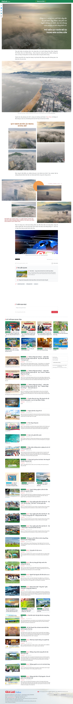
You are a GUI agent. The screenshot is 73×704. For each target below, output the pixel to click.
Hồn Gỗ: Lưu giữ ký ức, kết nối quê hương (44, 349)
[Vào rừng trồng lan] (12, 427)
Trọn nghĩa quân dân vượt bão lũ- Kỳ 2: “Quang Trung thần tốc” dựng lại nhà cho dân (35, 514)
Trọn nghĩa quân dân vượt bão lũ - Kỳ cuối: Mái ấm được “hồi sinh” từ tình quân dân (35, 502)
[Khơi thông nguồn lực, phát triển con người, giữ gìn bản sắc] (12, 342)
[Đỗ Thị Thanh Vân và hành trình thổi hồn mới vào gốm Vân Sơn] (12, 631)
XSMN (66, 365)
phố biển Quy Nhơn (21, 283)
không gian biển (29, 283)
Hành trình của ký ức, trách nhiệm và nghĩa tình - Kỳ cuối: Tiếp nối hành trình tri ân (12, 334)
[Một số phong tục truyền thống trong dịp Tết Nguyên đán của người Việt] (12, 477)
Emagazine (41, 1)
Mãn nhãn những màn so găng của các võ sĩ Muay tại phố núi (35, 448)
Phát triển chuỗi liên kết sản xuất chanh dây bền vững (60, 333)
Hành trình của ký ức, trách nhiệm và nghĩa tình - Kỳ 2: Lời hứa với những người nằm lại (28, 334)
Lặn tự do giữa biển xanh (31, 435)
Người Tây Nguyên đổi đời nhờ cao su (35, 574)
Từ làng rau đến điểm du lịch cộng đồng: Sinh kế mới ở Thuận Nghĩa (34, 538)
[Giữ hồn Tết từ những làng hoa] (28, 477)
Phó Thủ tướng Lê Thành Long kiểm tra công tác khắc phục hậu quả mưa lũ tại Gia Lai (12, 610)
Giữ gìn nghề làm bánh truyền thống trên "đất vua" (28, 610)
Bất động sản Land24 (60, 365)
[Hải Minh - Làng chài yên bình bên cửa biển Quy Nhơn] (21, 273)
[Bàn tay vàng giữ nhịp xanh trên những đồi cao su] (12, 566)
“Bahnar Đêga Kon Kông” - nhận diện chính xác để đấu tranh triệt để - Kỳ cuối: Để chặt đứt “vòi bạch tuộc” (35, 358)
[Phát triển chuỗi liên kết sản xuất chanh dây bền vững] (60, 326)
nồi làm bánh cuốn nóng (56, 362)
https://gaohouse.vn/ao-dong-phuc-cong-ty (60, 367)
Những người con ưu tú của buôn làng (35, 664)
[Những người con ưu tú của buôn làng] (12, 668)
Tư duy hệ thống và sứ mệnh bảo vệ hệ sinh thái (43, 610)
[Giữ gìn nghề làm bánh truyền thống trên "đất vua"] (28, 603)
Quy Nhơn (49, 117)
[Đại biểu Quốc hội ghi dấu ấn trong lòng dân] (12, 619)
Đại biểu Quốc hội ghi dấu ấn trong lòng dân (35, 616)
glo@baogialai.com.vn (11, 697)
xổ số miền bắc (55, 365)
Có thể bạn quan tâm (14, 319)
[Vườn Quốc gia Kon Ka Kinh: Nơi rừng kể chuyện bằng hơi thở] (12, 463)
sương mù (36, 283)
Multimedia (23, 401)
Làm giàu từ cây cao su (31, 550)
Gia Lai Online (13, 691)
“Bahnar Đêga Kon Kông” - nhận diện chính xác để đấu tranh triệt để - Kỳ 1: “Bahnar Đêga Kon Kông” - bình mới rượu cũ (35, 386)
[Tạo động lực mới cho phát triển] (28, 342)
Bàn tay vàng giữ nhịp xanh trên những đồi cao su (34, 563)
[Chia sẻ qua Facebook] (1, 5)
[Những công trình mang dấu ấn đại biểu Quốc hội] (12, 656)
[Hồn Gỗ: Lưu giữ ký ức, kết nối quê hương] (44, 342)
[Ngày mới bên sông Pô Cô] (12, 415)
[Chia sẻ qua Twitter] (1, 10)
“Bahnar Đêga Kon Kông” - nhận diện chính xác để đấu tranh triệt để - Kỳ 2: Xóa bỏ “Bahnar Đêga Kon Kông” (35, 372)
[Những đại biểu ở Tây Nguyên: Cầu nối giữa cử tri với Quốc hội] (12, 680)
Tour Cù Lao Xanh (55, 359)
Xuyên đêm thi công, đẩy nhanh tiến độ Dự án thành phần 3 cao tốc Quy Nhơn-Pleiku (35, 399)
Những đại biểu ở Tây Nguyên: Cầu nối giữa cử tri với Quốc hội (35, 677)
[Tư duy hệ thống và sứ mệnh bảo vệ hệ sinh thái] (43, 603)
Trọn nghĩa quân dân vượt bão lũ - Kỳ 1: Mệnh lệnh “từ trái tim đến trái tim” (35, 526)
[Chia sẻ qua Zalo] (1, 8)
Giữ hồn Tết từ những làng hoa (28, 483)
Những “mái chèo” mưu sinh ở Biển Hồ (42, 484)
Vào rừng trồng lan (29, 423)
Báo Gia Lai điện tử (6, 1)
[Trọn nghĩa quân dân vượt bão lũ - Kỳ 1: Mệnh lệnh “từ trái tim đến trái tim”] (12, 530)
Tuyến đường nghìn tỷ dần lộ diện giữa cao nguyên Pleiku (34, 490)
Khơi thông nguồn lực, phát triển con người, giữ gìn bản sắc (12, 350)
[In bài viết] (1, 16)
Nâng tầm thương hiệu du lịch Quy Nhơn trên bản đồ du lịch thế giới (33, 280)
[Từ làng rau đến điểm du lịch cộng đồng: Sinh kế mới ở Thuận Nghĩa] (12, 542)
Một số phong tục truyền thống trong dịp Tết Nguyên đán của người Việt (11, 484)
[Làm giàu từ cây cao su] (12, 554)
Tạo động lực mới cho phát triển (27, 349)
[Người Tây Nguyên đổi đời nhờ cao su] (12, 578)
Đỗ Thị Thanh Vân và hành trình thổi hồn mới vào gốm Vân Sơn (35, 628)
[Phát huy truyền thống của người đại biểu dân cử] (12, 644)
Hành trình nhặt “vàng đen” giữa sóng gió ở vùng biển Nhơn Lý (34, 587)
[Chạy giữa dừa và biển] (60, 342)
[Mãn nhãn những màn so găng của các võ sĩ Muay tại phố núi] (12, 451)
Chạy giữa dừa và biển (60, 349)
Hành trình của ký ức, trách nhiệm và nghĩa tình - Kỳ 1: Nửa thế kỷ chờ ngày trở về (44, 333)
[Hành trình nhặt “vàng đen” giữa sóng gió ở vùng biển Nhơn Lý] (12, 591)
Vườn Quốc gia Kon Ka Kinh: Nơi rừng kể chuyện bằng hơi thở (35, 460)
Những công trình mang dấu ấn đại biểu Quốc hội (34, 652)
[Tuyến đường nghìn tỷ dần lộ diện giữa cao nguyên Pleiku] (12, 493)
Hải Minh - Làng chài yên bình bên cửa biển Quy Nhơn (41, 270)
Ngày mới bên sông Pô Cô (31, 410)
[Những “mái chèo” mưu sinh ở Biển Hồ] (43, 477)
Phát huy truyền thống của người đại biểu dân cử (35, 640)
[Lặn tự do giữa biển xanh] (12, 439)
